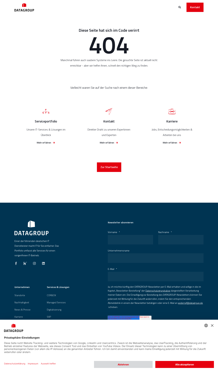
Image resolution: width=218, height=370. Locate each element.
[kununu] (25, 262)
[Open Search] (179, 7)
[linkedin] (42, 262)
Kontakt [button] (195, 7)
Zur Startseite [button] (109, 167)
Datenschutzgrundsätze (157, 290)
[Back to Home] (24, 7)
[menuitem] (19, 295)
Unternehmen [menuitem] (22, 287)
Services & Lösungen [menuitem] (58, 287)
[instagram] (34, 262)
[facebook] (17, 262)
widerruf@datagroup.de (190, 303)
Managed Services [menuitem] (56, 302)
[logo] (31, 228)
